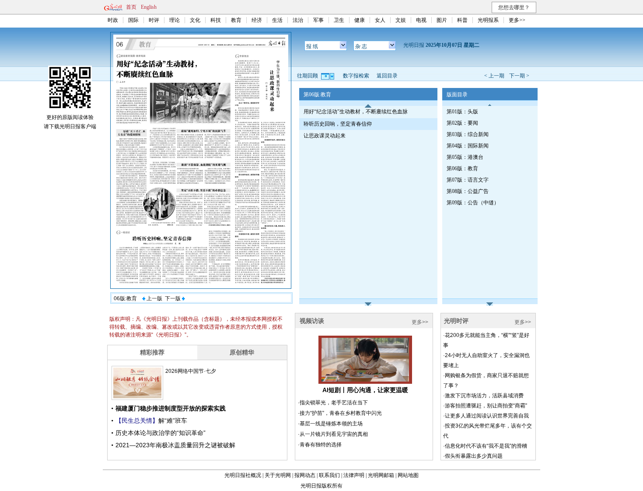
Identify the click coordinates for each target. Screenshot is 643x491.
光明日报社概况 (242, 475)
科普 (462, 20)
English (149, 7)
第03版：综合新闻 (468, 134)
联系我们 (329, 475)
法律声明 (353, 475)
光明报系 (488, 20)
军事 (318, 20)
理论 (174, 20)
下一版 (173, 298)
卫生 (339, 20)
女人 (380, 20)
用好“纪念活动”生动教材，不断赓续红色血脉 (356, 112)
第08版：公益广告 (468, 191)
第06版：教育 (462, 168)
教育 (236, 20)
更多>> (517, 20)
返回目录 (387, 76)
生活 (277, 20)
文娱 (400, 20)
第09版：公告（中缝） (473, 203)
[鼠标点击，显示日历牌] (328, 76)
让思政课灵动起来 (325, 136)
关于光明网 (278, 475)
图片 (442, 20)
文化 (195, 20)
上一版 (153, 298)
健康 (359, 20)
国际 (133, 20)
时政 (113, 20)
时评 (154, 20)
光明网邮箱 (381, 475)
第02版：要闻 (462, 123)
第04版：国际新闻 (468, 146)
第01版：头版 (462, 112)
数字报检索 (356, 76)
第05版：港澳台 (465, 157)
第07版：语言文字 (468, 180)
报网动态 (304, 475)
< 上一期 (494, 76)
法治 (298, 20)
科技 (215, 20)
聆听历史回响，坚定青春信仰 (338, 124)
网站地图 (408, 475)
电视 (421, 20)
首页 (131, 7)
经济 (257, 20)
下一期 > (519, 76)
